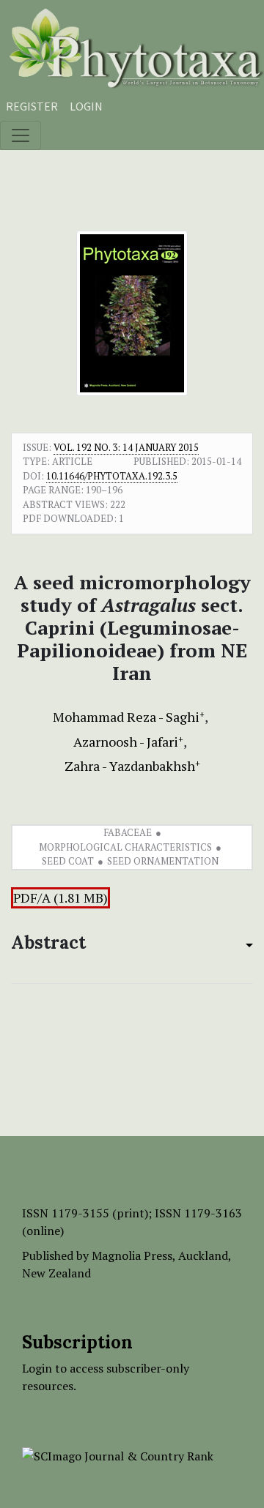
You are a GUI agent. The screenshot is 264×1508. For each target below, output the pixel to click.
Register (32, 106)
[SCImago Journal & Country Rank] (117, 1455)
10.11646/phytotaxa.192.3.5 (111, 475)
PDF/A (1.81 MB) (60, 897)
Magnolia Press (132, 1255)
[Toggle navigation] (20, 135)
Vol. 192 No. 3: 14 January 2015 (126, 447)
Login (86, 106)
